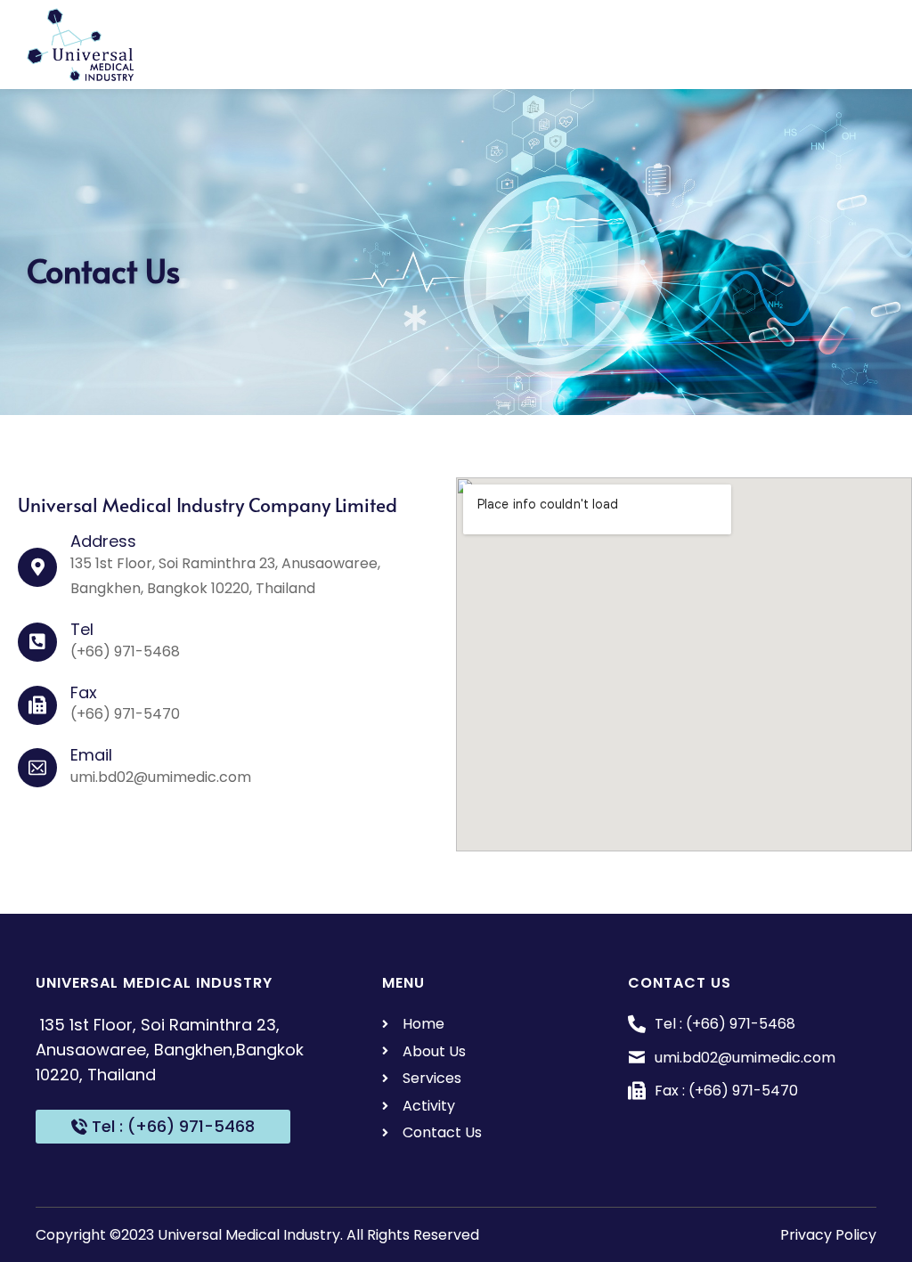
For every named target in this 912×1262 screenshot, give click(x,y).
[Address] (37, 567)
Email (91, 755)
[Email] (37, 767)
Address (103, 541)
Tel (82, 629)
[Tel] (37, 642)
